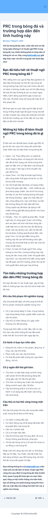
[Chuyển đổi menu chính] (45, 6)
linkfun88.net (33, 55)
